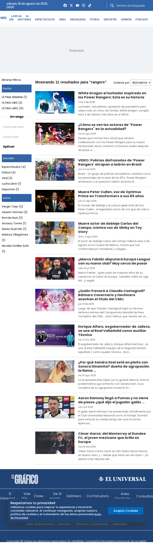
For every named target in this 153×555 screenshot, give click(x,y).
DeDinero (74, 496)
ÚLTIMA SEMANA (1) (14, 97)
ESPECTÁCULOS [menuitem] (45, 19)
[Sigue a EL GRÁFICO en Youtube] (80, 536)
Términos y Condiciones (92, 524)
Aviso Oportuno (122, 496)
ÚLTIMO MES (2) (12, 103)
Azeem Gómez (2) (15, 212)
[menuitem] (64, 5)
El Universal (7, 496)
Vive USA (25, 496)
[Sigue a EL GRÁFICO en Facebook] (72, 536)
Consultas (144, 496)
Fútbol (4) (9, 172)
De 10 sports (55, 496)
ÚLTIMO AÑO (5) (13, 108)
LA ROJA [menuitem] (16, 16)
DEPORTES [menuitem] (110, 19)
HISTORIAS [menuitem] (24, 19)
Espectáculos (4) (14, 167)
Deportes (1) (10, 189)
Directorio (64, 524)
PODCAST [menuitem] (141, 19)
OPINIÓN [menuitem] (126, 19)
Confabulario (98, 496)
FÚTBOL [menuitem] (94, 19)
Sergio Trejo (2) (12, 206)
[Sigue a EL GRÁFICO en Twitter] (75, 536)
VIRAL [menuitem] (62, 19)
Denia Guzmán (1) (14, 229)
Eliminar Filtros (11, 80)
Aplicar (9, 146)
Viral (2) (7, 178)
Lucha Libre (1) (11, 184)
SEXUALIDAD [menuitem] (78, 19)
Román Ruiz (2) (12, 218)
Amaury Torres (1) (14, 223)
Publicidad (120, 524)
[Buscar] (112, 5)
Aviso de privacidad (40, 524)
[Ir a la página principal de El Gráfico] (3, 18)
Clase (38, 496)
